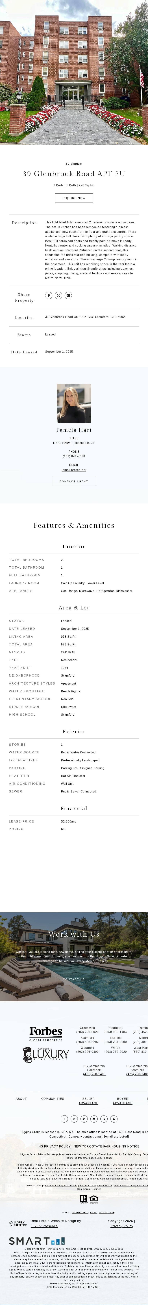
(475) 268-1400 (94, 1074)
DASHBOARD (80, 1212)
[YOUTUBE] (94, 1119)
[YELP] (104, 1119)
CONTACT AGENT (74, 481)
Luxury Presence (44, 1226)
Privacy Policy (121, 1226)
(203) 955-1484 (116, 1032)
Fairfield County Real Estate (61, 1185)
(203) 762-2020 (116, 1051)
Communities (52, 1098)
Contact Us (74, 979)
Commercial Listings (89, 1189)
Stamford (87, 1037)
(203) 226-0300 (87, 1051)
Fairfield (116, 1037)
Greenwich (87, 1027)
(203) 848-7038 (74, 456)
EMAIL (93, 1212)
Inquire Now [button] (74, 198)
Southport (115, 1027)
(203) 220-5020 (87, 1032)
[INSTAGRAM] (74, 1119)
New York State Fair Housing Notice (107, 1146)
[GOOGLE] (113, 1119)
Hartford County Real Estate (96, 1185)
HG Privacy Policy (55, 1146)
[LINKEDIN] (84, 1119)
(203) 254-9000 (116, 1041)
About (21, 1098)
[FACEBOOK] (64, 1119)
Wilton (115, 1047)
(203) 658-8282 (87, 1041)
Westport (87, 1047)
